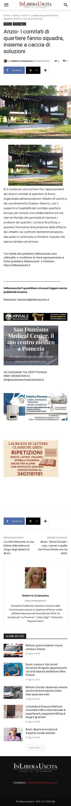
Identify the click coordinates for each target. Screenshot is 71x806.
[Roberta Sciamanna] (6, 61)
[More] (45, 70)
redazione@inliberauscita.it (42, 782)
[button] (6, 5)
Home (7, 15)
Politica (16, 15)
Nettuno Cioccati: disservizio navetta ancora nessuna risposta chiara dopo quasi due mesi (46, 691)
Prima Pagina (19, 24)
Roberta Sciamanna (22, 60)
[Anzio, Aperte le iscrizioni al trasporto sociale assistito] (13, 734)
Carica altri (34, 747)
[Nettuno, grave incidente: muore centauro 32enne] (13, 650)
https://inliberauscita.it (35, 600)
